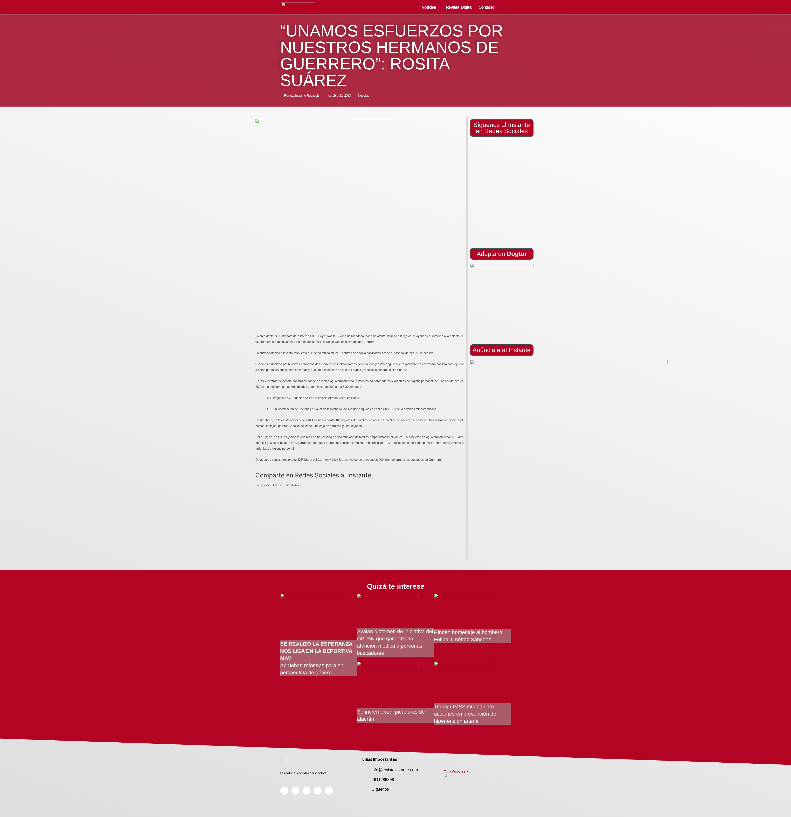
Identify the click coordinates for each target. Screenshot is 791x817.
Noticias (429, 7)
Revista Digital (459, 7)
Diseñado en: (457, 771)
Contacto (486, 7)
